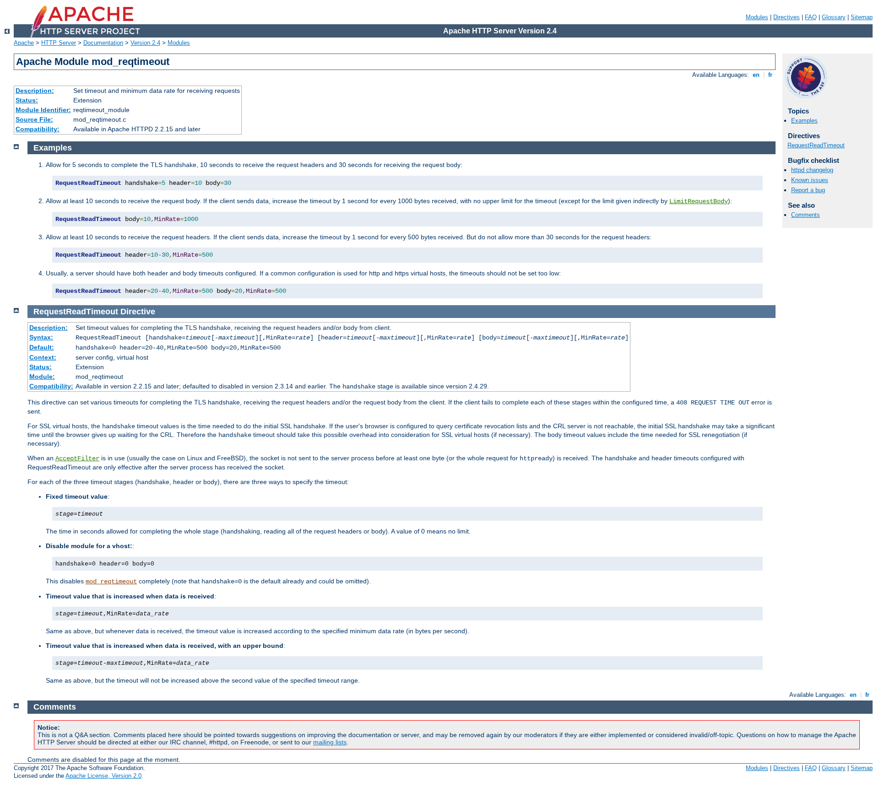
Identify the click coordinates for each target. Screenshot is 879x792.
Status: (27, 100)
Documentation (103, 42)
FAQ (811, 17)
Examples (804, 120)
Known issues (809, 180)
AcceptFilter (77, 458)
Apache (24, 42)
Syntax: (41, 337)
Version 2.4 (145, 42)
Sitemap (862, 17)
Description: (35, 90)
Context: (42, 357)
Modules (757, 17)
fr (770, 74)
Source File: (34, 119)
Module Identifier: (43, 109)
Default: (41, 347)
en (756, 74)
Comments (805, 214)
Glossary (834, 17)
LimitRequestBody (698, 201)
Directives (786, 17)
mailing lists (330, 742)
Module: (42, 376)
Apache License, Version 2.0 (103, 775)
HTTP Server (58, 42)
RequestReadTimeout (816, 145)
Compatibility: (38, 129)
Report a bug (808, 190)
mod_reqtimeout (111, 581)
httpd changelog (812, 170)
